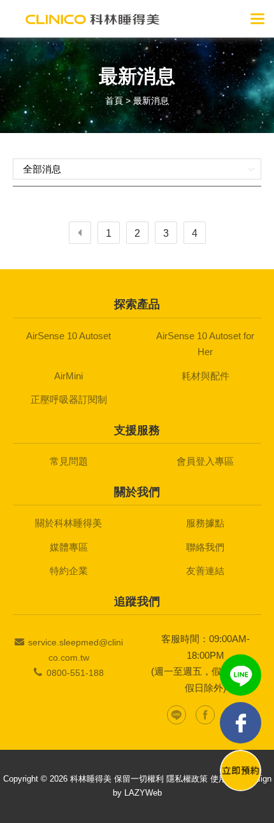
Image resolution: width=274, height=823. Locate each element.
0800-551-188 (75, 673)
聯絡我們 (205, 547)
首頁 (114, 100)
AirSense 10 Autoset (68, 335)
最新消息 (151, 100)
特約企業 (69, 570)
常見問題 (69, 461)
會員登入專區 (205, 461)
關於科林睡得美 (68, 522)
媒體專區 (69, 547)
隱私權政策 (187, 779)
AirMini (68, 375)
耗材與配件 (205, 375)
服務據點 (205, 522)
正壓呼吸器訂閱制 (69, 399)
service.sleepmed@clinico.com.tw (75, 650)
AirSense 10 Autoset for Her (205, 344)
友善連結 (205, 570)
